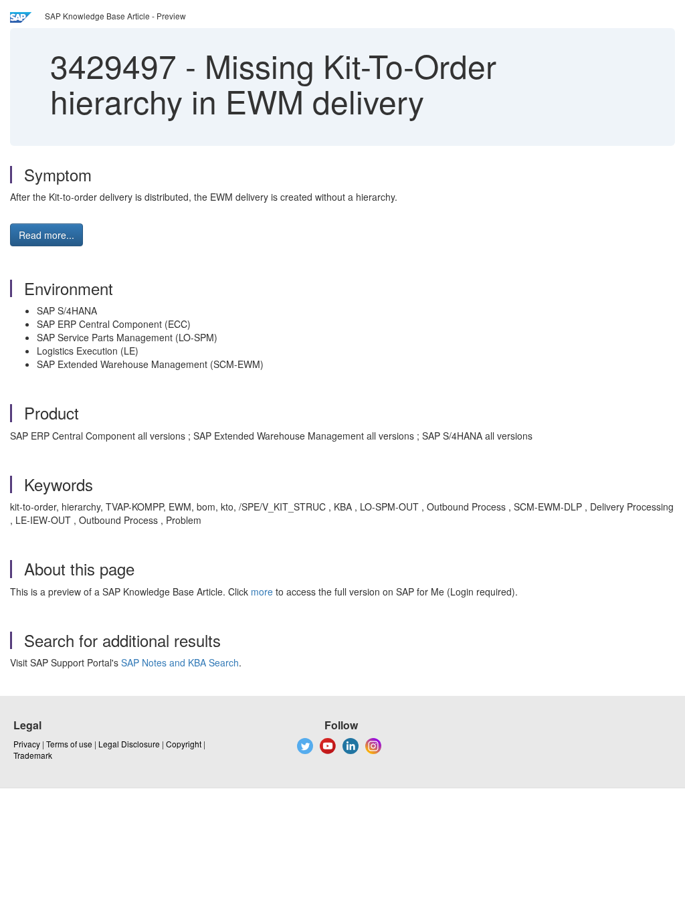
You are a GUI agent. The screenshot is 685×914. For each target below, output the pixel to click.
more (262, 591)
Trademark (32, 755)
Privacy (26, 743)
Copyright (183, 743)
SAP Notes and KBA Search (180, 662)
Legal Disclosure (129, 743)
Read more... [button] (46, 235)
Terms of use (69, 743)
